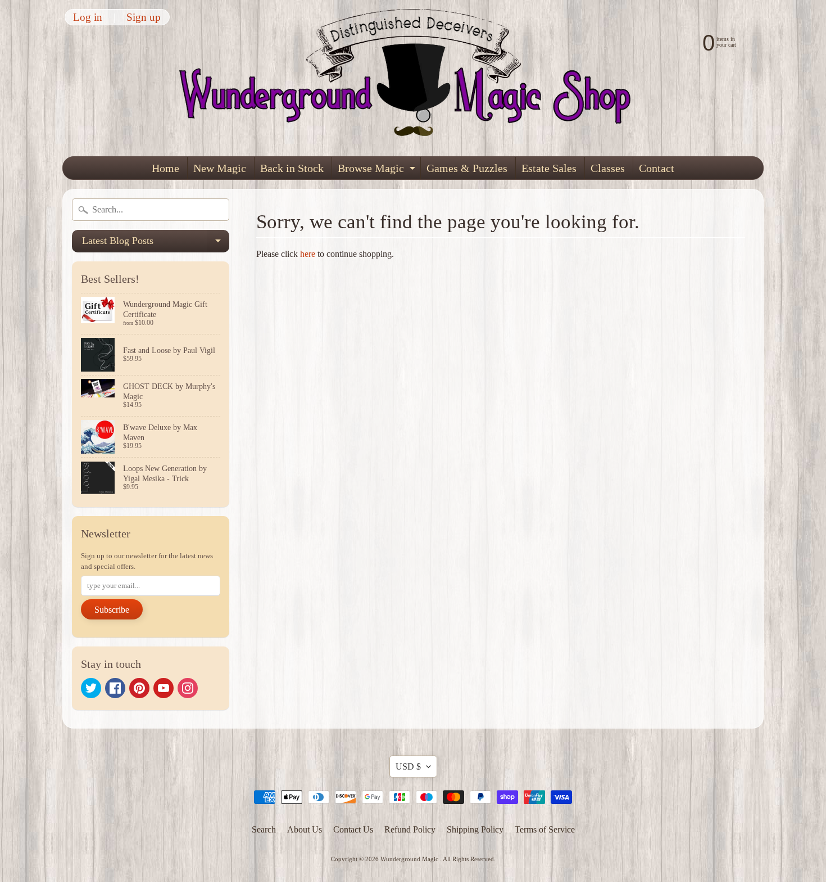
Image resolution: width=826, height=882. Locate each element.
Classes (608, 168)
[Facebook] (115, 688)
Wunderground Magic (410, 859)
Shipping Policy (475, 829)
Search (264, 829)
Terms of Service (545, 829)
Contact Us (353, 829)
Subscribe (111, 609)
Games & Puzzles (466, 168)
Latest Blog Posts (155, 243)
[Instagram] (188, 688)
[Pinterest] (139, 688)
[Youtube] (163, 688)
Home (165, 168)
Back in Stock (292, 168)
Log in (87, 17)
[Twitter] (91, 688)
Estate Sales (549, 168)
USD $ (408, 766)
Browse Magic (378, 170)
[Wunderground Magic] (413, 78)
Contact (656, 168)
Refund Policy (409, 829)
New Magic (219, 168)
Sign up (143, 17)
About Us (304, 829)
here (307, 254)
